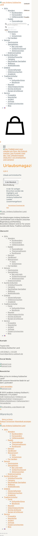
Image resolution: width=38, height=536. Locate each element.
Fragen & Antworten (15, 331)
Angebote (11, 302)
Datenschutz (10, 397)
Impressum (17, 399)
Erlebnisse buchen (15, 300)
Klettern (11, 255)
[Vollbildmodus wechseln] (3, 533)
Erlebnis (7, 295)
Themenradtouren (19, 251)
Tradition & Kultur (10, 304)
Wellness (11, 291)
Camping (11, 287)
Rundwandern (17, 240)
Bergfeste (16, 310)
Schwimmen (17, 264)
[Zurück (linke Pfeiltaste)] (1, 535)
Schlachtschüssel (19, 276)
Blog (9, 334)
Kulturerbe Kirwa (18, 308)
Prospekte (12, 323)
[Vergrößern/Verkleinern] (1, 533)
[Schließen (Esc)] (6, 533)
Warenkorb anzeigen (23, 421)
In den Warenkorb (10, 182)
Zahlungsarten (22, 401)
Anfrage (11, 329)
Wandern (11, 238)
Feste (10, 306)
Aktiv (6, 236)
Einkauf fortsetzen (7, 421)
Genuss (7, 268)
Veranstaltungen (14, 298)
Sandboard (12, 257)
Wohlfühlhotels (14, 293)
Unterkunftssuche (15, 285)
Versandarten (5, 403)
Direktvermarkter (14, 281)
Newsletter (12, 325)
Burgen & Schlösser (15, 319)
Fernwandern (17, 243)
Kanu (14, 262)
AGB (1, 397)
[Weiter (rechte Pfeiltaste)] (3, 535)
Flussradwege (17, 249)
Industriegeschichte (16, 314)
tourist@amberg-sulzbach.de (11, 354)
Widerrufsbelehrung (7, 401)
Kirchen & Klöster (14, 317)
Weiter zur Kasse (7, 419)
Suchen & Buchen (11, 283)
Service (7, 321)
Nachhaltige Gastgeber (17, 289)
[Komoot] (15, 364)
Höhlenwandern (18, 245)
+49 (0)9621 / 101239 (8, 352)
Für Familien (12, 266)
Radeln (10, 247)
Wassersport (13, 259)
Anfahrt (11, 327)
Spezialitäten (13, 272)
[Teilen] (4, 533)
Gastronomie (13, 270)
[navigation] (19, 415)
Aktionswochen (18, 279)
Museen (11, 312)
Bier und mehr (17, 274)
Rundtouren (16, 253)
